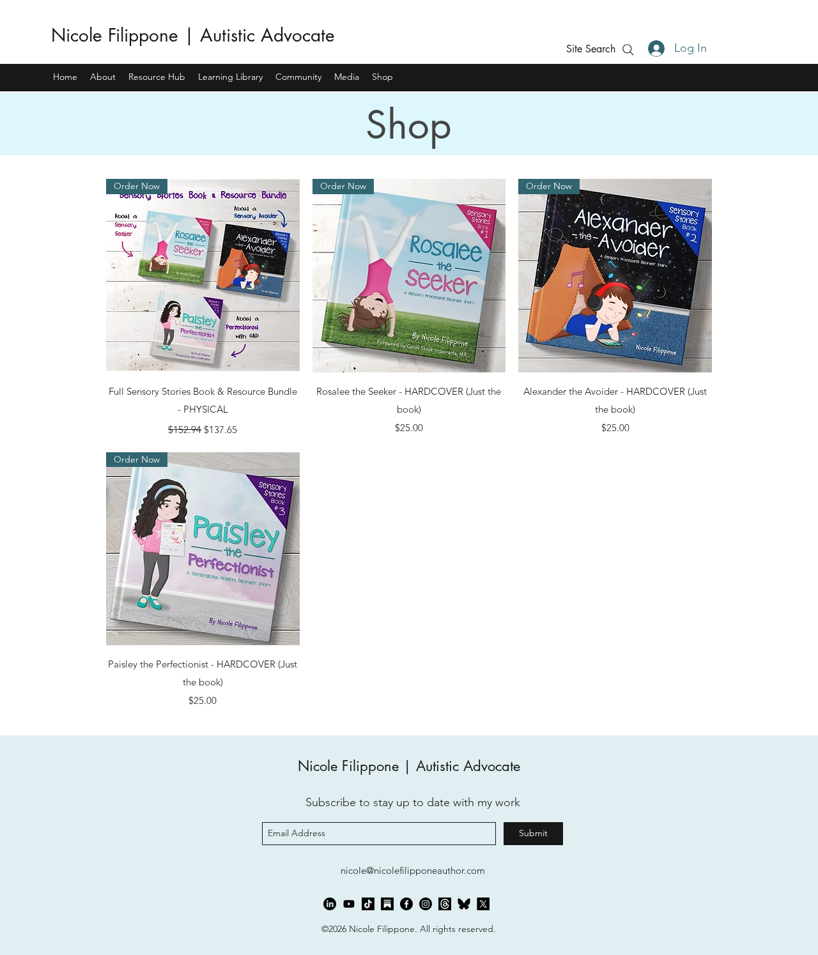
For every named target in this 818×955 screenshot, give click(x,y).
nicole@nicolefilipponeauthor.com (413, 870)
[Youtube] (349, 904)
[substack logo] (387, 904)
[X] (483, 904)
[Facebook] (406, 904)
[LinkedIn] (329, 904)
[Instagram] (425, 904)
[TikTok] (368, 904)
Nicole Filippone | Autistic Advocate (193, 35)
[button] (590, 49)
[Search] (628, 49)
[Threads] (444, 904)
